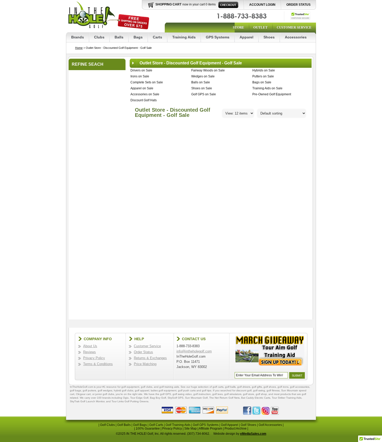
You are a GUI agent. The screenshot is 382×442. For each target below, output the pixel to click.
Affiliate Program (210, 428)
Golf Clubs (107, 425)
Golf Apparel (229, 425)
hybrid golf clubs (123, 390)
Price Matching (145, 364)
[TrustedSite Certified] (300, 15)
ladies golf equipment (163, 390)
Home (79, 47)
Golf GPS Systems (206, 425)
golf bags (75, 390)
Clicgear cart (83, 394)
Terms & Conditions (98, 364)
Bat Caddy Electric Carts (255, 397)
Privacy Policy (94, 358)
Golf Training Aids (178, 425)
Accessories (296, 37)
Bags (138, 37)
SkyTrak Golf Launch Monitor (87, 401)
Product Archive (236, 428)
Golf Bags (140, 425)
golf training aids (169, 386)
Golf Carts (156, 425)
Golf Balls (124, 425)
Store (238, 27)
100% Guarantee (148, 428)
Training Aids (184, 37)
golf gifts (257, 386)
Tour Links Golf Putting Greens (129, 401)
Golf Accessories (270, 425)
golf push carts (187, 390)
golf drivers (243, 386)
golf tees (217, 394)
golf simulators (232, 394)
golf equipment (130, 386)
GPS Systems (217, 37)
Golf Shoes (248, 425)
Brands (77, 37)
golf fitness (273, 390)
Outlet (260, 27)
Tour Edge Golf (139, 397)
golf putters (89, 390)
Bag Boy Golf (158, 397)
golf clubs (146, 386)
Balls (119, 37)
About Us (90, 346)
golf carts (218, 386)
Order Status (298, 4)
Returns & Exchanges (150, 358)
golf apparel (142, 390)
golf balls (230, 386)
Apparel (246, 37)
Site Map (190, 428)
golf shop (261, 394)
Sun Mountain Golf (196, 397)
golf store (248, 394)
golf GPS (165, 394)
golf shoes (270, 386)
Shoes (269, 37)
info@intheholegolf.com (194, 351)
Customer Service (294, 27)
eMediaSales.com (253, 434)
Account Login (262, 4)
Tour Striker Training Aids (286, 397)
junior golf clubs (104, 394)
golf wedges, (106, 390)
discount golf (244, 390)
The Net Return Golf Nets (224, 397)
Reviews (89, 352)
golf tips (206, 390)
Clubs (99, 37)
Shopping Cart (168, 4)
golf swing (259, 390)
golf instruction (202, 394)
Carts (157, 37)
